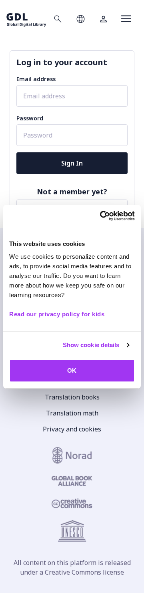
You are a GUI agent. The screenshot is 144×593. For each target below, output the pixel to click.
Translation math (72, 413)
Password (29, 118)
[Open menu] (126, 19)
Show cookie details (91, 344)
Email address (36, 79)
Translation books (72, 397)
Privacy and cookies (72, 429)
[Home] (26, 19)
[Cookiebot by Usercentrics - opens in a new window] (101, 216)
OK (71, 370)
